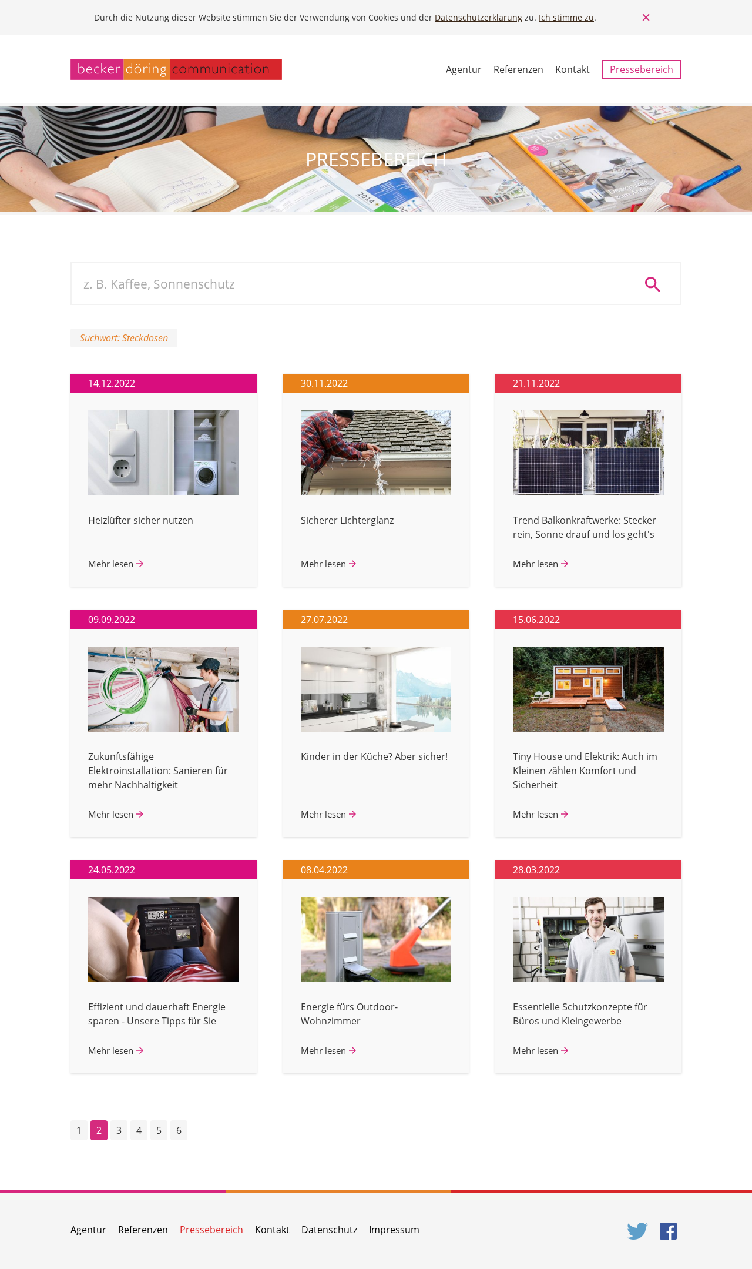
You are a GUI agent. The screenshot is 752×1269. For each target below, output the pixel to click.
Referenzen (518, 69)
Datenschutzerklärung (478, 17)
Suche (657, 284)
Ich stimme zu (566, 17)
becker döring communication (176, 69)
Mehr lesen (110, 564)
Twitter (638, 1231)
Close (646, 17)
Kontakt (572, 69)
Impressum (394, 1229)
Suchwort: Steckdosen (124, 338)
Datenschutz (329, 1229)
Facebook (671, 1231)
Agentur (464, 69)
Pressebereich (641, 69)
